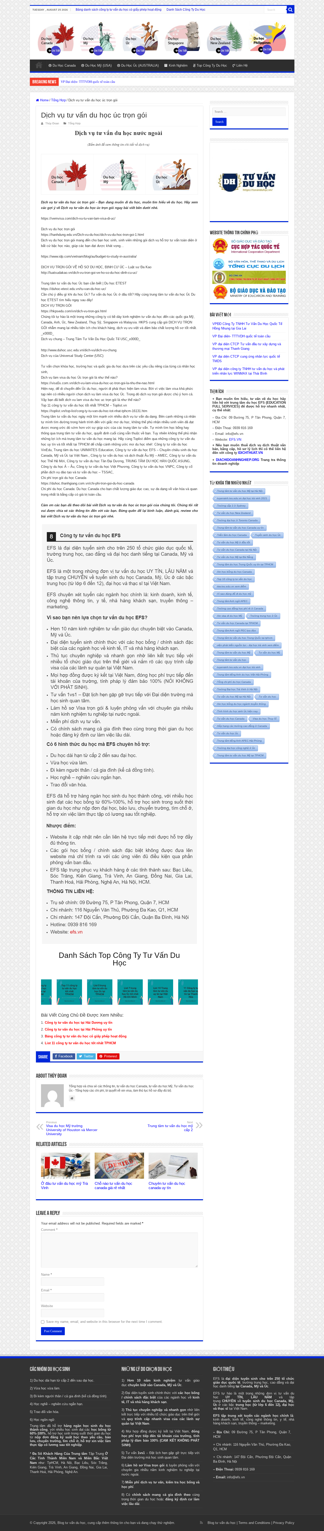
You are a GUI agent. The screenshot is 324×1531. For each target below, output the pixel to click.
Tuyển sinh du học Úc (268, 535)
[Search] (290, 9)
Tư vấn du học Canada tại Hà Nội (237, 549)
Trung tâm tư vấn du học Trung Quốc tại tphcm (244, 637)
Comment (49, 1230)
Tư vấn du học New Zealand (234, 513)
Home (39, 65)
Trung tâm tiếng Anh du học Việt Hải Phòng (242, 674)
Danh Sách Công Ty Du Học (186, 9)
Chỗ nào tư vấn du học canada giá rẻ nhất (113, 1185)
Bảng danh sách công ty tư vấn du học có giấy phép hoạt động (118, 9)
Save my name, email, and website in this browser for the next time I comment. (104, 1322)
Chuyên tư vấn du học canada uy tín (167, 1185)
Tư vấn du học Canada (231, 718)
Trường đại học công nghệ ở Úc (236, 748)
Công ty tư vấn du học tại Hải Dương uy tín (78, 1022)
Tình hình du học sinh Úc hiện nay (237, 711)
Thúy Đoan (52, 123)
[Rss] (201, 1523)
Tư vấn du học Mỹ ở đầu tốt (233, 542)
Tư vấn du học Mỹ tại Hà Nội (234, 696)
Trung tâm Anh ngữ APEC (232, 601)
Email (46, 1290)
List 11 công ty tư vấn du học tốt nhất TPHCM (80, 1043)
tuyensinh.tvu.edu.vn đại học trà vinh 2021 (242, 498)
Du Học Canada (64, 65)
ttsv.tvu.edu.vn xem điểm (231, 586)
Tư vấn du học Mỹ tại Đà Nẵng (235, 557)
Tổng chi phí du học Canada (234, 682)
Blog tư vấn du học (222, 1523)
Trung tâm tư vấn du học (231, 659)
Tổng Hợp (58, 100)
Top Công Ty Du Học (212, 65)
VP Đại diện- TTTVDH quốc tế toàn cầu (241, 336)
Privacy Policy (283, 1523)
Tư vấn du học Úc (227, 733)
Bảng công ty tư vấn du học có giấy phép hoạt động (86, 1036)
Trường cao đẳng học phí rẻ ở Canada (240, 608)
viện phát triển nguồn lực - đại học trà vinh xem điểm (248, 645)
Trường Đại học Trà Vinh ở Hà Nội (237, 689)
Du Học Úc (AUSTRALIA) (140, 65)
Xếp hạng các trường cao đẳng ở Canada (242, 726)
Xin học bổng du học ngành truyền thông (241, 704)
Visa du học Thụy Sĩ (265, 718)
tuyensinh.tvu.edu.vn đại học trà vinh (238, 667)
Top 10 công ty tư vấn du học (234, 579)
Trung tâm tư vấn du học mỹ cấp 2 (170, 1126)
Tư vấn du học (267, 696)
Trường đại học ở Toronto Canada (237, 520)
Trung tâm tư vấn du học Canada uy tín (240, 527)
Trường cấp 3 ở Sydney (231, 505)
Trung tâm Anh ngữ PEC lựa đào (236, 630)
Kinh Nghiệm (178, 65)
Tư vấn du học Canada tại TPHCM (237, 623)
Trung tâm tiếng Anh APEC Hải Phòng (239, 740)
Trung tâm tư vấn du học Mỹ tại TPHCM (240, 755)
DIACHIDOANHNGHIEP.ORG (237, 460)
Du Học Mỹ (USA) (98, 65)
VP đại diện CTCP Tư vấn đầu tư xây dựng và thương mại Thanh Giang (109, 82)
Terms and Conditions (254, 1523)
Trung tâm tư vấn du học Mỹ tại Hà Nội (239, 491)
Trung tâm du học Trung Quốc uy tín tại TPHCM (245, 564)
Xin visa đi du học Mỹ (229, 615)
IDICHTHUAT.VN (250, 453)
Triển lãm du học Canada (232, 535)
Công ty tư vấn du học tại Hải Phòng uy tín (78, 1029)
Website (47, 1306)
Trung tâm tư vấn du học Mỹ (233, 652)
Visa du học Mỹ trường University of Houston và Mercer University (71, 1128)
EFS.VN (235, 439)
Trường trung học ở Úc (263, 615)
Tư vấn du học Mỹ (269, 652)
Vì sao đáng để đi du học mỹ (234, 593)
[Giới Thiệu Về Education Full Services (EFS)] (119, 734)
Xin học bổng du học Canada (234, 571)
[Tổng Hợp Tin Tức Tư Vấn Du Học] (162, 37)
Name (46, 1274)
